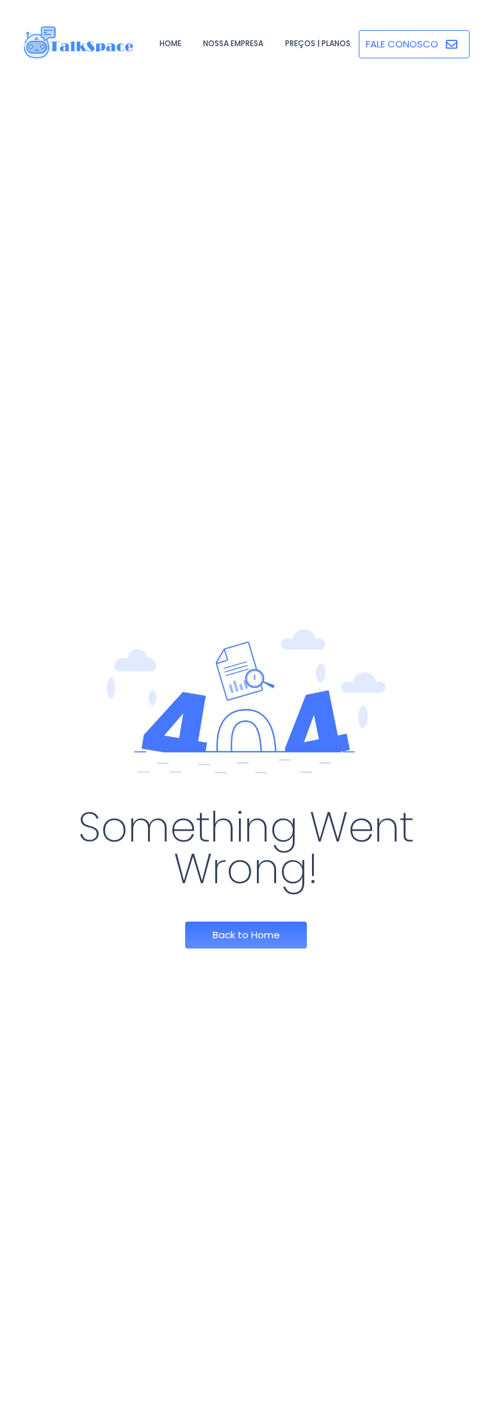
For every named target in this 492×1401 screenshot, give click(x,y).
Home (170, 43)
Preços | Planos (317, 43)
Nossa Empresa (233, 43)
